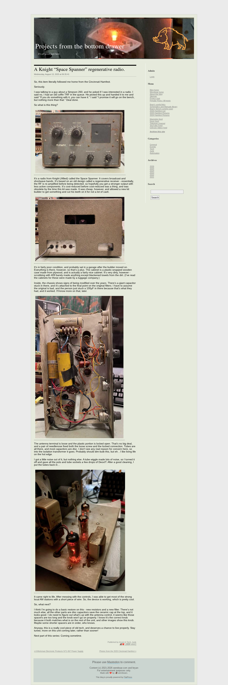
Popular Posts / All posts (160, 101)
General (153, 145)
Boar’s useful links (157, 104)
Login (152, 77)
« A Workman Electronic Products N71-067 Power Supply (58, 651)
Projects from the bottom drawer (79, 45)
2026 (152, 166)
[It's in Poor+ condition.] (80, 173)
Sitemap (153, 96)
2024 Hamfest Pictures (160, 115)
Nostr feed (154, 121)
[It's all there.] (80, 262)
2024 (152, 171)
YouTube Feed (156, 125)
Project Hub (155, 98)
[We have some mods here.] (79, 438)
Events (153, 147)
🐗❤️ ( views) (128, 644)
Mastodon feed (156, 119)
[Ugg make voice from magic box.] (80, 591)
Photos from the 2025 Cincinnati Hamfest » (117, 651)
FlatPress (128, 677)
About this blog (156, 94)
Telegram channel (157, 123)
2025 (152, 168)
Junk (134, 642)
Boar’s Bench (161, 109)
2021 (152, 177)
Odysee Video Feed (158, 128)
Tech (129, 642)
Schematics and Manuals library (163, 107)
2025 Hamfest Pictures (160, 113)
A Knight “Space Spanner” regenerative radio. (79, 69)
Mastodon (113, 662)
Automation (154, 153)
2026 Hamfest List (157, 111)
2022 (152, 175)
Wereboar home (157, 92)
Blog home (154, 90)
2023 (152, 173)
